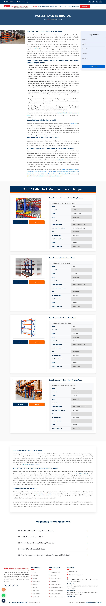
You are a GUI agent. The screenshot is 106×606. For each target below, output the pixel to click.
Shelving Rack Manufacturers (68, 174)
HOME (35, 6)
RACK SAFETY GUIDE (73, 6)
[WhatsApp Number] (3, 595)
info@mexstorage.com (24, 2)
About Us (35, 575)
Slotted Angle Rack (55, 578)
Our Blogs (35, 584)
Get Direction (71, 584)
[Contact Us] (4, 590)
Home (46, 19)
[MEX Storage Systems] (16, 6)
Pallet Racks (38, 49)
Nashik (36, 494)
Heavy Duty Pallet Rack (57, 590)
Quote (21, 222)
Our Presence (36, 581)
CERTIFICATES (62, 6)
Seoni (78, 474)
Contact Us (35, 587)
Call (37, 222)
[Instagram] (100, 1)
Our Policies (36, 590)
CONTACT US (85, 6)
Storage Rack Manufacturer (55, 176)
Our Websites (36, 597)
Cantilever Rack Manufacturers (36, 176)
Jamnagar (31, 464)
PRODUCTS (53, 6)
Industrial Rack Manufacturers (47, 174)
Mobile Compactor (55, 584)
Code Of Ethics (36, 593)
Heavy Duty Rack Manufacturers (36, 171)
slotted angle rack (60, 160)
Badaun (87, 474)
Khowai (82, 474)
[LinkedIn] (97, 1)
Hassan (37, 464)
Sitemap (35, 578)
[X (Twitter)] (93, 1)
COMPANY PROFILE (43, 6)
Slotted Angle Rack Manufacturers (58, 171)
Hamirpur (42, 494)
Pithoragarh (24, 464)
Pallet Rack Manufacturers (70, 169)
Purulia (48, 494)
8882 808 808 (9, 2)
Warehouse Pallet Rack (57, 587)
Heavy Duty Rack (55, 572)
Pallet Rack (73, 124)
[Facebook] (89, 1)
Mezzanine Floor (55, 581)
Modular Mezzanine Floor (57, 597)
